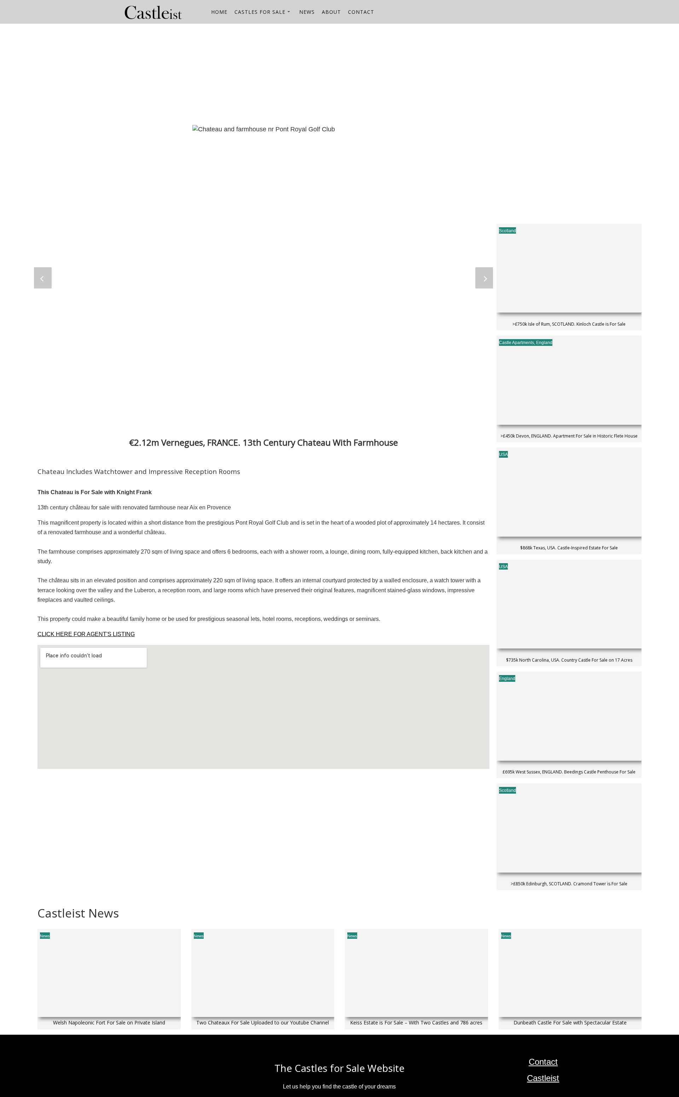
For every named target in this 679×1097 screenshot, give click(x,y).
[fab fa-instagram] (556, 13)
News (45, 936)
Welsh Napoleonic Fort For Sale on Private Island (109, 1022)
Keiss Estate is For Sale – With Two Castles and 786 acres (416, 1022)
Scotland (507, 230)
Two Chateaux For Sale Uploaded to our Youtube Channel (262, 1022)
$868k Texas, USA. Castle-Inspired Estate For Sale (569, 548)
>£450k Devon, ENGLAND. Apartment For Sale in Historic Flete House (569, 436)
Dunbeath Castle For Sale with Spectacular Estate (570, 1022)
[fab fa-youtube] (544, 13)
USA (503, 454)
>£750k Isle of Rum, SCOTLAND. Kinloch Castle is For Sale (569, 324)
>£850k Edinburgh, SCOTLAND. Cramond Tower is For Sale (569, 884)
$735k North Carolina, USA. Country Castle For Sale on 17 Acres (569, 660)
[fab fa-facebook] (568, 13)
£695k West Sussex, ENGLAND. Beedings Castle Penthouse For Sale (569, 772)
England (544, 342)
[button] (43, 277)
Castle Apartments (516, 342)
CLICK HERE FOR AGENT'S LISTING (86, 634)
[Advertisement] (249, 73)
